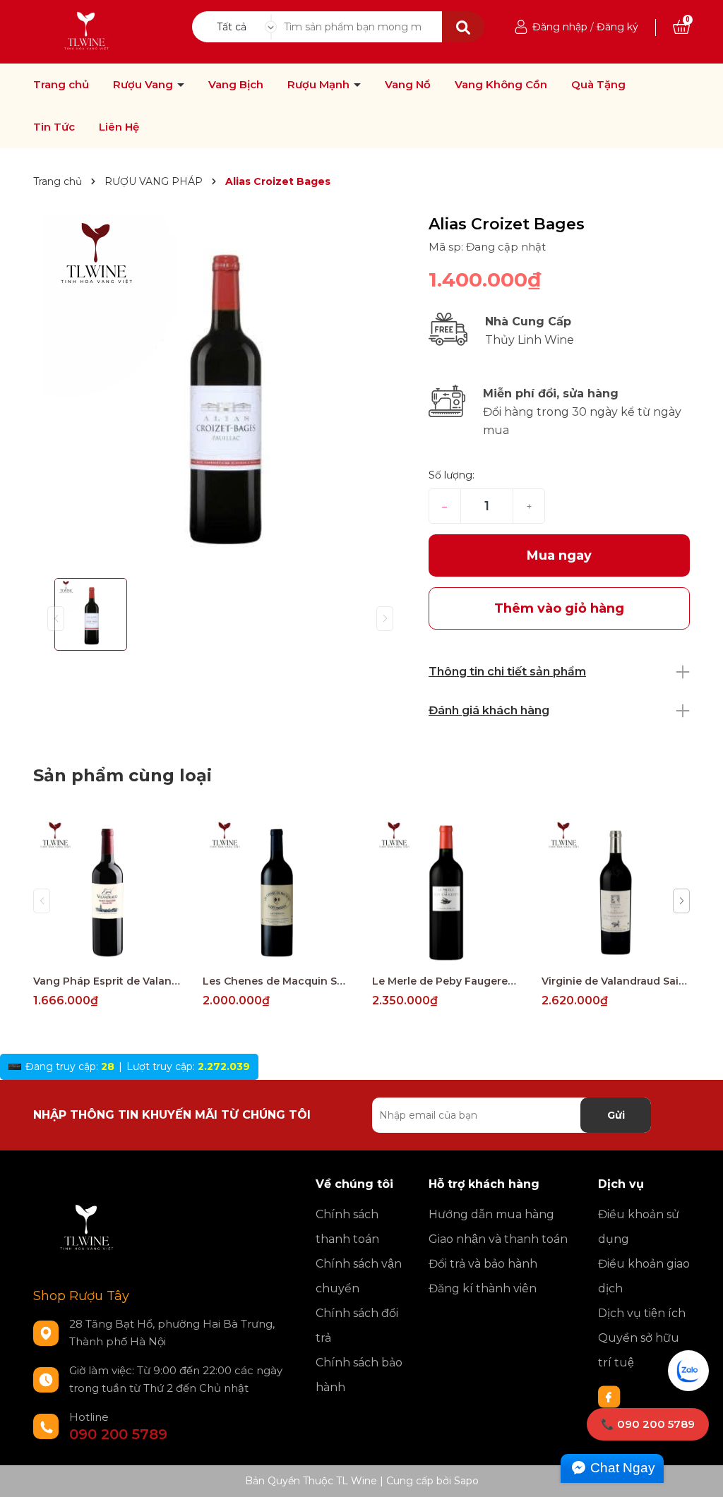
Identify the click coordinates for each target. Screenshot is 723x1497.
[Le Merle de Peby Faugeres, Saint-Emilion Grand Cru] (446, 893)
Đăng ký (617, 26)
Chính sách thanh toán (347, 1227)
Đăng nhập (559, 26)
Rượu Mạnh (319, 84)
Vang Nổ (408, 84)
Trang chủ (61, 84)
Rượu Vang (144, 84)
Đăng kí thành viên (483, 1288)
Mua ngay (559, 555)
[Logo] (87, 31)
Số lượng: (451, 475)
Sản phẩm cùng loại (122, 775)
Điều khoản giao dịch (644, 1276)
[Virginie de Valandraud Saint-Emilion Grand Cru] (616, 893)
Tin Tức (54, 127)
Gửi (616, 1115)
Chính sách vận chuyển (359, 1276)
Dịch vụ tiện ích (642, 1313)
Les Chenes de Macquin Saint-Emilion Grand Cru (277, 981)
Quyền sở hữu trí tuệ (638, 1350)
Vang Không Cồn (501, 84)
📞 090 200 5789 (648, 1424)
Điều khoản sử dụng (638, 1227)
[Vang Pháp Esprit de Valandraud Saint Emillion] (107, 893)
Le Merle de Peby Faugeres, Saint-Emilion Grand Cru (446, 981)
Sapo (466, 1480)
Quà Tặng (598, 84)
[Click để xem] (220, 391)
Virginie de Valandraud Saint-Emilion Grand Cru (616, 981)
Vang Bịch (235, 84)
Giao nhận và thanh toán (498, 1239)
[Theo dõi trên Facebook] (609, 1396)
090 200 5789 (118, 1434)
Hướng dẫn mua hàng (491, 1214)
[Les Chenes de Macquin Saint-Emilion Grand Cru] (277, 893)
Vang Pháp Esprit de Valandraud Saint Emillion (107, 981)
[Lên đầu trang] (698, 1472)
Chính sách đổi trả (357, 1325)
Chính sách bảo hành (359, 1375)
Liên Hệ (119, 127)
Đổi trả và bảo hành (483, 1263)
